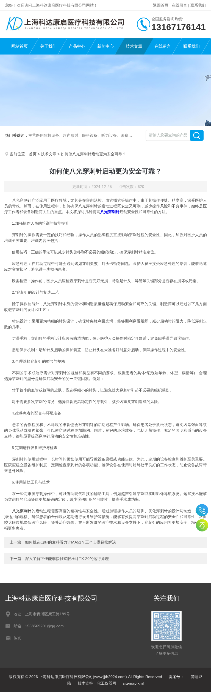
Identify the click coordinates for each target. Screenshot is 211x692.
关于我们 (48, 46)
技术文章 (134, 46)
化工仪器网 (106, 683)
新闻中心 (105, 46)
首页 (33, 154)
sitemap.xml (133, 683)
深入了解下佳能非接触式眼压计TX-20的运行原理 (67, 558)
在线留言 (179, 5)
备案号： (176, 676)
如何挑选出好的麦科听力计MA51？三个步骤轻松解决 (70, 542)
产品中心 (77, 46)
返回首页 (160, 5)
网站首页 (19, 46)
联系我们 (198, 5)
